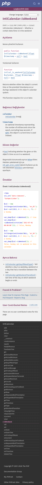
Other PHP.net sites (11, 482)
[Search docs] (34, 3)
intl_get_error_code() (11, 165)
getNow (6, 392)
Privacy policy (28, 482)
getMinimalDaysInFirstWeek (14, 387)
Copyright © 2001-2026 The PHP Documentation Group (16, 469)
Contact (19, 477)
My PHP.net (8, 477)
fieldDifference (9, 347)
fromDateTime (9, 349)
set (5, 427)
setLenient (8, 438)
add (5, 328)
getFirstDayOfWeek (11, 371)
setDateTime (8, 433)
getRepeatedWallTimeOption (14, 395)
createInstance (9, 341)
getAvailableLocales (11, 360)
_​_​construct (8, 339)
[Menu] (39, 3)
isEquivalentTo (9, 414)
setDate (7, 430)
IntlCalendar (29, 72)
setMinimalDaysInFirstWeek (14, 441)
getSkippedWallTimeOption (13, 398)
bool (26, 56)
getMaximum (8, 384)
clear (6, 336)
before (6, 333)
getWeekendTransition (12, 408)
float (31, 54)
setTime (7, 449)
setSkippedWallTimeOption (13, 446)
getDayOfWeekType (11, 363)
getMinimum (8, 390)
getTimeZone (8, 403)
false (29, 160)
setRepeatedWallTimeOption (14, 443)
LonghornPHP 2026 (21, 9)
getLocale (7, 382)
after (6, 331)
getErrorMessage (10, 368)
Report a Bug (19, 298)
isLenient (7, 416)
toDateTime (8, 454)
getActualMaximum (11, 355)
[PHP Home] (6, 3)
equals (6, 344)
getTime (7, 400)
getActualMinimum (10, 357)
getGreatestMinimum (11, 374)
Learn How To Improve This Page (16, 295)
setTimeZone (8, 451)
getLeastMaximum (10, 379)
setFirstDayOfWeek (11, 435)
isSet (6, 419)
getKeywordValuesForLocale (14, 376)
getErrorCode (8, 365)
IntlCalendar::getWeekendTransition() (20, 275)
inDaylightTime (9, 411)
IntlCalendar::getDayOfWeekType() (19, 264)
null (19, 56)
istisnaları (19, 168)
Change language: (16, 15)
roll (5, 425)
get (5, 352)
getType (7, 406)
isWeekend (8, 422)
